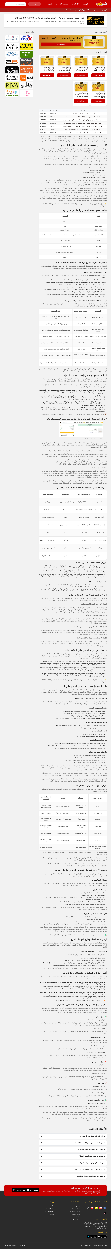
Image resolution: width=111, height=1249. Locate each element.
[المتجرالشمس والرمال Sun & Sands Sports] (95, 20)
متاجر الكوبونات (95, 10)
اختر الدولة (35, 4)
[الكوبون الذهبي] (101, 3)
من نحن (78, 1205)
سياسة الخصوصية (75, 1211)
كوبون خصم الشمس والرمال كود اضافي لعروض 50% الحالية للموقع (48, 69)
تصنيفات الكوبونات (62, 4)
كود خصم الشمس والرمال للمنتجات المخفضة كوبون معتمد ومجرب (65, 69)
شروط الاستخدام (75, 1214)
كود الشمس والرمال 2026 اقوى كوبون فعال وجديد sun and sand (82, 129)
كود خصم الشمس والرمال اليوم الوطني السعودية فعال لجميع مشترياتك (99, 69)
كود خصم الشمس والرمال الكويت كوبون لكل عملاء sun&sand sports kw (99, 95)
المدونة (50, 4)
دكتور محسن (8, 1245)
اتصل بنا (78, 1217)
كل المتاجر (75, 4)
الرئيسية (85, 4)
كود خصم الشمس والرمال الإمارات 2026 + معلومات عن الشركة (81, 94)
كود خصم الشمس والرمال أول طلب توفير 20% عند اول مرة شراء (82, 68)
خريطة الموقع (76, 1219)
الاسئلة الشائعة (76, 1208)
